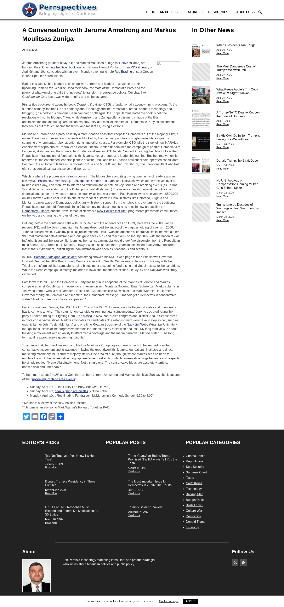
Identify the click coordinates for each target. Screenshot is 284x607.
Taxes (190, 477)
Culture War (194, 510)
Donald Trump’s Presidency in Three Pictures (70, 483)
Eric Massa (84, 316)
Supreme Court (196, 472)
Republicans (194, 461)
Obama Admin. (196, 456)
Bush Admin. (194, 505)
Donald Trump (195, 521)
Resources (218, 12)
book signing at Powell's (71, 391)
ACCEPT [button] (191, 601)
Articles (168, 12)
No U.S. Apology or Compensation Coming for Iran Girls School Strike (237, 184)
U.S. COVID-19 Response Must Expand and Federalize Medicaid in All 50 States (71, 511)
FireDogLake (81, 180)
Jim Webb (141, 324)
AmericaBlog (61, 180)
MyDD (67, 63)
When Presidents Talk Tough (236, 45)
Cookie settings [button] (169, 601)
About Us (244, 12)
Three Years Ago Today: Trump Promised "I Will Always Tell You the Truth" (152, 459)
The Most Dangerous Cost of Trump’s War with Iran (236, 68)
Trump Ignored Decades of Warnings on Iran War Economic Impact (238, 208)
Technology (194, 488)
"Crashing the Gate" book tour (61, 67)
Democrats (193, 516)
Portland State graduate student (55, 257)
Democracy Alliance (36, 211)
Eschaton (44, 180)
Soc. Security (195, 466)
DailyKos (125, 63)
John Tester (51, 324)
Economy (192, 527)
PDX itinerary (140, 67)
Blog (150, 12)
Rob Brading (123, 71)
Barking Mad (194, 494)
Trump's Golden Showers (145, 507)
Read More (222, 53)
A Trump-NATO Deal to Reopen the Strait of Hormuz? (238, 114)
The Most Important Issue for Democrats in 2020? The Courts (150, 483)
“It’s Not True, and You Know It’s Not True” (69, 457)
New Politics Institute (111, 211)
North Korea (194, 483)
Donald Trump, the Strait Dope (237, 160)
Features (192, 12)
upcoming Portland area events (53, 379)
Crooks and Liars (103, 180)
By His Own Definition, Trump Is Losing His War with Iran (238, 137)
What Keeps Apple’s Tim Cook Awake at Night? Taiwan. (237, 91)
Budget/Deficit (195, 499)
